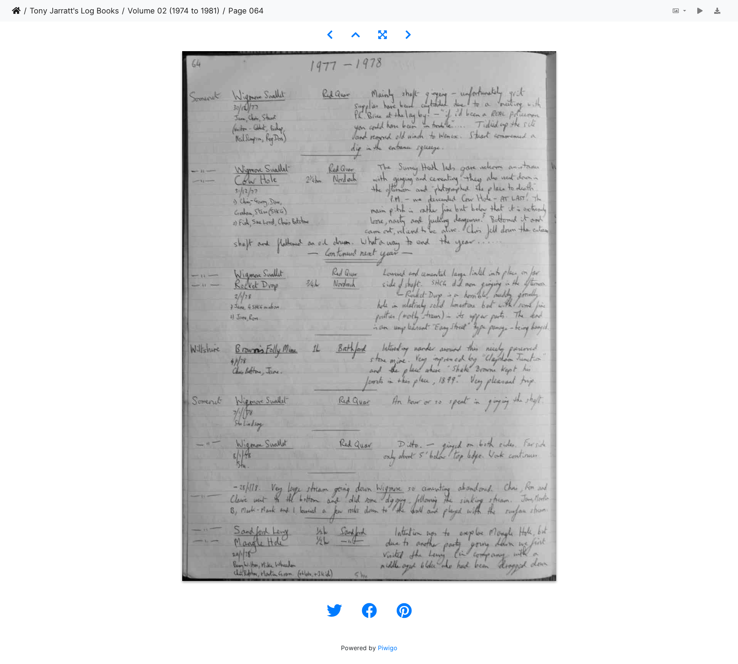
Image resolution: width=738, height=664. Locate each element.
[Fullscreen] (382, 35)
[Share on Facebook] (371, 610)
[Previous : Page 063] (329, 35)
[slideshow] (700, 10)
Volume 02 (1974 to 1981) (173, 10)
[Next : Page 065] (408, 35)
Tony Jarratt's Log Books (74, 10)
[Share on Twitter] (336, 610)
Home (16, 11)
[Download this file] (717, 10)
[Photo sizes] (679, 10)
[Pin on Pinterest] (404, 610)
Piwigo (387, 648)
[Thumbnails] (355, 35)
